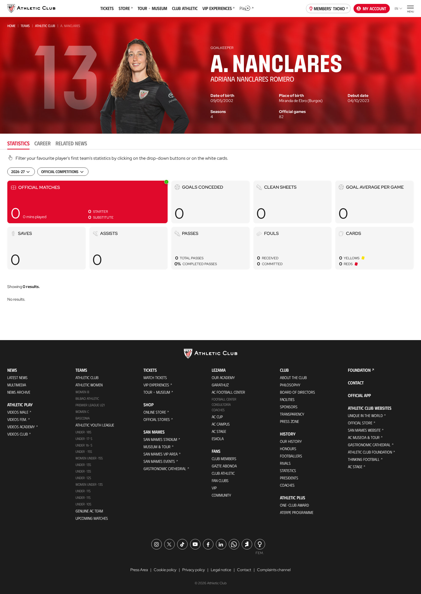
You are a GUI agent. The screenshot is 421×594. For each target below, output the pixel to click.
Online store (155, 412)
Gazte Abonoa (224, 466)
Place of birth (291, 95)
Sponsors (288, 406)
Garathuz (220, 384)
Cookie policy (165, 569)
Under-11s (83, 497)
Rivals (285, 463)
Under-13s (83, 465)
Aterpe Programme (296, 512)
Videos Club (17, 434)
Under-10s (83, 504)
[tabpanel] (210, 234)
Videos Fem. (17, 419)
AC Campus (221, 424)
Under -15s (84, 451)
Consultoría (221, 404)
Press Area (139, 569)
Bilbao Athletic (87, 398)
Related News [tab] (71, 143)
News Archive (18, 392)
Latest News (17, 377)
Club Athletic (223, 473)
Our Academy (223, 377)
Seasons (218, 111)
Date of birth (222, 95)
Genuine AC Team (89, 511)
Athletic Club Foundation (370, 452)
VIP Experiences (156, 384)
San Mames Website (364, 430)
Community (221, 495)
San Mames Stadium (160, 439)
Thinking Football (364, 459)
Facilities (287, 399)
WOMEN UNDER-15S (89, 458)
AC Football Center (228, 392)
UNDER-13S (83, 471)
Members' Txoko (329, 8)
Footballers (291, 456)
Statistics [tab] (18, 143)
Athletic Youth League (95, 425)
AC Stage (219, 431)
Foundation (359, 370)
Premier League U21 (90, 405)
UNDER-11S (83, 491)
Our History (291, 441)
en (396, 8)
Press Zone (289, 421)
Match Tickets (155, 377)
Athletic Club (45, 26)
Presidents (289, 477)
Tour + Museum (157, 392)
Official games (292, 111)
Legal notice (221, 569)
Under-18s (83, 432)
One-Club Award (294, 505)
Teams (25, 26)
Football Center (224, 399)
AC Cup (217, 416)
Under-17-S (84, 438)
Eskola (218, 438)
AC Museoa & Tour (364, 437)
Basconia (83, 418)
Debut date (358, 95)
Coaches (218, 410)
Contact (356, 382)
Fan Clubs (220, 480)
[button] (87, 202)
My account (374, 8)
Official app (359, 395)
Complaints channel (274, 569)
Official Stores (157, 419)
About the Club (293, 377)
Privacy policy (193, 569)
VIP (214, 487)
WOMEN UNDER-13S (89, 484)
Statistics (288, 470)
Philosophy (290, 384)
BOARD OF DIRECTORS (297, 392)
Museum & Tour (157, 446)
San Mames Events (159, 461)
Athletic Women (89, 384)
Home (11, 26)
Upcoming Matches (92, 518)
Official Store (360, 422)
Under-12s (83, 478)
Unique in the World (365, 415)
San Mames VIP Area (161, 454)
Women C (82, 411)
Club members (224, 458)
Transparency (292, 414)
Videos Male (17, 412)
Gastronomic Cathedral (165, 468)
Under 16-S (84, 445)
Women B (82, 392)
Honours (288, 448)
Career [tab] (42, 143)
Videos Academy (21, 426)
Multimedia (16, 384)
